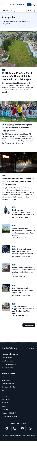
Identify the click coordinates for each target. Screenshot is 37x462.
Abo (29, 4)
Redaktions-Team (7, 368)
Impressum (5, 435)
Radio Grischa (6, 380)
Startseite (5, 11)
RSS (3, 390)
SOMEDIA (5, 409)
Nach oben (31, 348)
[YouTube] (22, 428)
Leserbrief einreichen (8, 361)
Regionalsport (32, 11)
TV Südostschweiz (8, 383)
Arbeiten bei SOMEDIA (9, 413)
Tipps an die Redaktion (9, 364)
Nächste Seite (29, 325)
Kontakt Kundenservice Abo (10, 403)
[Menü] (3, 4)
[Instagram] (14, 428)
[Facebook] (7, 428)
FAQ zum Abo (6, 399)
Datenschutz (31, 435)
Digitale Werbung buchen (10, 416)
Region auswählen (19, 11)
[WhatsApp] (30, 428)
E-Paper (4, 377)
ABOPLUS (5, 406)
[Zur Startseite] (17, 4)
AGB (24, 435)
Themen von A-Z (7, 357)
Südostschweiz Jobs (8, 387)
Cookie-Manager (15, 435)
